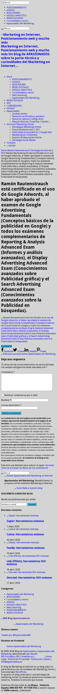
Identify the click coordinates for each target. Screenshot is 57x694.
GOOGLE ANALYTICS (17, 15)
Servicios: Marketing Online (20, 124)
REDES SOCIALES (15, 18)
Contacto (11, 142)
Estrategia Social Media (23, 140)
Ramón (34, 654)
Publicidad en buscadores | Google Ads (32, 132)
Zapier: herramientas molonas (25, 521)
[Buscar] (2, 3)
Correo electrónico (11, 405)
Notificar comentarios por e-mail (20, 395)
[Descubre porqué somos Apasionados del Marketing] (28, 354)
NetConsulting (19, 95)
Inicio (9, 76)
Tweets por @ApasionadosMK (16, 635)
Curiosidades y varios (17, 20)
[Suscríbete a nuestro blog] (28, 488)
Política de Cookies (40, 659)
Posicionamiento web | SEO (26, 129)
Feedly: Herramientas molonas (26, 547)
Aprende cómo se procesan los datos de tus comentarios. (27, 466)
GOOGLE (11, 10)
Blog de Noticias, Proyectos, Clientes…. (31, 121)
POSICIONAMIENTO (16, 7)
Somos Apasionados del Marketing (24, 646)
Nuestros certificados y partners (28, 116)
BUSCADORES (13, 13)
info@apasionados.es (11, 661)
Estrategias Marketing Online (26, 127)
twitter (12, 145)
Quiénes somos (19, 113)
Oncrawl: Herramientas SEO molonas (29, 577)
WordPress (20, 672)
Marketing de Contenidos (24, 135)
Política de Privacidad (19, 659)
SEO (9, 103)
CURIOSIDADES (14, 105)
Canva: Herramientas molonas (25, 534)
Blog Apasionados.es (19, 618)
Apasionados (13, 111)
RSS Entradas (7, 656)
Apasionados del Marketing (20, 23)
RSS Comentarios (24, 656)
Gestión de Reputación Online (27, 137)
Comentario (8, 372)
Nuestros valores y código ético (27, 119)
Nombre (6, 400)
